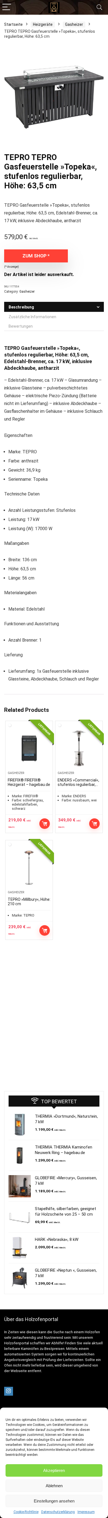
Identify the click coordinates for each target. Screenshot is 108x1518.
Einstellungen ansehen (54, 1501)
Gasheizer (74, 24)
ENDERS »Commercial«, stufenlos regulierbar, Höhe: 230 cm (78, 784)
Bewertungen (21, 326)
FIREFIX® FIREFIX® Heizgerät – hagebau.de (29, 782)
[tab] (54, 307)
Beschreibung (21, 307)
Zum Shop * (36, 256)
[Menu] (6, 7)
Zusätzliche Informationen (32, 317)
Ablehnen (54, 1485)
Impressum (86, 1512)
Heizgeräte (43, 24)
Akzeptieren (54, 1470)
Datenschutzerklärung (58, 1512)
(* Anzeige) (11, 266)
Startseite (13, 24)
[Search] (99, 7)
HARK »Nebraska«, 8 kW (56, 1239)
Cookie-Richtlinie (26, 1512)
